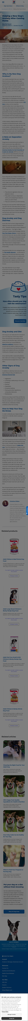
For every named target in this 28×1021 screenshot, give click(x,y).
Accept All (11, 1018)
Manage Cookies (12, 1014)
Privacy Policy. (5, 1011)
